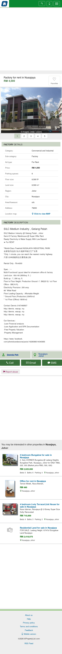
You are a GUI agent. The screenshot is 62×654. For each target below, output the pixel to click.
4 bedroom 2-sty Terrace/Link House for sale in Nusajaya (40, 505)
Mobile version (29, 634)
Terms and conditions (29, 626)
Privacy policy (29, 622)
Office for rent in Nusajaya (33, 481)
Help (29, 618)
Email (32, 362)
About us (29, 615)
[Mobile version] (49, 3)
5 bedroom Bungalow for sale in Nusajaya (36, 456)
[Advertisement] (31, 39)
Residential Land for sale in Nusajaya (38, 527)
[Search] (42, 3)
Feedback (29, 630)
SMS (53, 362)
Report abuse (11, 371)
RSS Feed (29, 643)
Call (11, 362)
